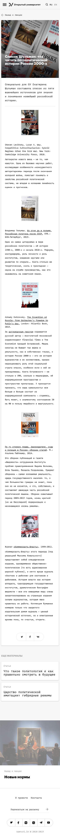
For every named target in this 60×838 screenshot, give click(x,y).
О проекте (21, 798)
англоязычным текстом (21, 332)
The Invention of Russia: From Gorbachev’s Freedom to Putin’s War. (26, 320)
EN (55, 5)
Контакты (36, 798)
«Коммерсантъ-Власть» (26, 547)
